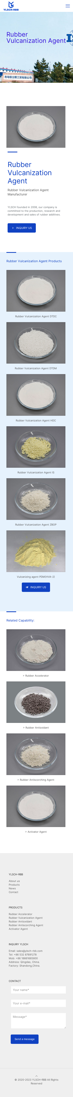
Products (14, 884)
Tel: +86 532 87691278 (23, 954)
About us (14, 881)
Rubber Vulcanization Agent (26, 917)
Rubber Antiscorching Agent (26, 925)
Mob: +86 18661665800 (23, 958)
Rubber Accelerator (20, 914)
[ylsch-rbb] (11, 6)
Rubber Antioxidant (20, 921)
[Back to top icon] (36, 1076)
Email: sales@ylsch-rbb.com (25, 950)
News (12, 888)
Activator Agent (18, 928)
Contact (13, 892)
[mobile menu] (67, 6)
